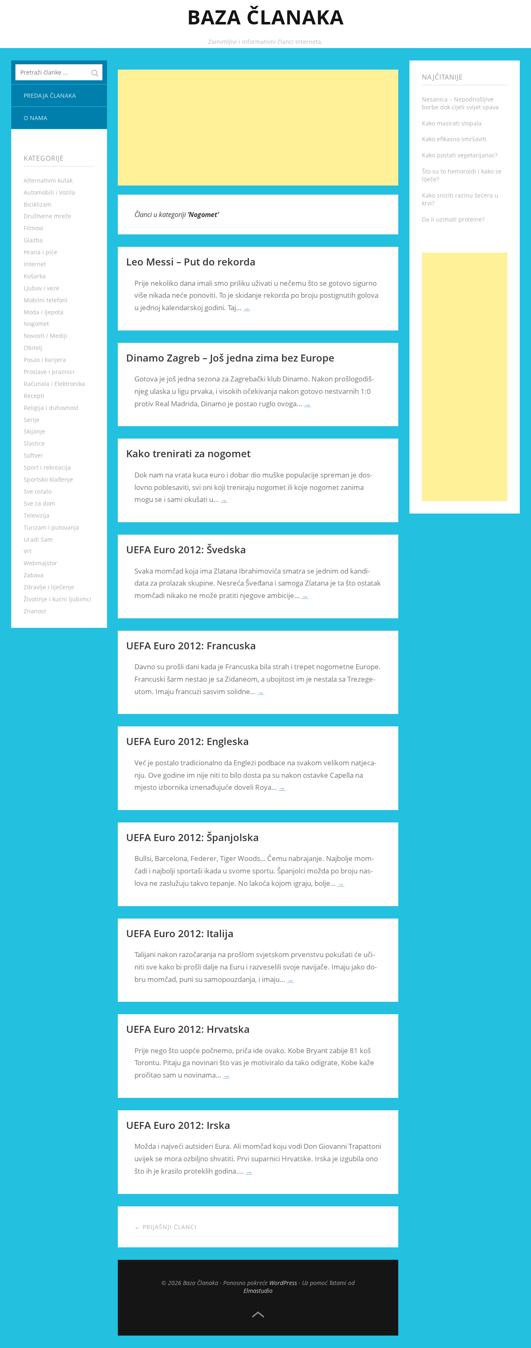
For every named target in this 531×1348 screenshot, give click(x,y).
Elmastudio (258, 1291)
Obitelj (33, 348)
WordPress (283, 1283)
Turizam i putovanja (51, 527)
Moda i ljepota (43, 312)
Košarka (35, 276)
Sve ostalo (37, 491)
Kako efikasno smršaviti (454, 139)
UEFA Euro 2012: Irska (178, 1125)
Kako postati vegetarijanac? (459, 155)
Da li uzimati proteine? (453, 219)
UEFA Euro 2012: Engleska (187, 741)
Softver (33, 455)
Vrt (28, 551)
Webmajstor (40, 563)
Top (258, 1315)
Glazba (33, 240)
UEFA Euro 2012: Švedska (186, 549)
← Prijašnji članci (165, 1227)
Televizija (36, 515)
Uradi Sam (38, 539)
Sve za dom (39, 503)
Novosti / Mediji (45, 336)
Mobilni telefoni (46, 300)
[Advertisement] (258, 128)
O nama (35, 118)
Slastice (34, 443)
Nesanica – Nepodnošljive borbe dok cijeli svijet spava (460, 103)
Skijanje (34, 431)
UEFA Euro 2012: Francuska (191, 645)
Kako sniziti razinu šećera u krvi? (460, 199)
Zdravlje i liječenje (49, 587)
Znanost (35, 611)
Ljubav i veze (41, 288)
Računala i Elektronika (54, 384)
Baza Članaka (265, 16)
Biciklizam (37, 204)
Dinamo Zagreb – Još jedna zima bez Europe (230, 357)
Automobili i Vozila (49, 192)
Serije (31, 420)
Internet (35, 264)
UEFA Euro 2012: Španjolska (192, 837)
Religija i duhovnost (51, 408)
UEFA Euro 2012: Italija (180, 933)
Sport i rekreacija (47, 467)
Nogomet (36, 324)
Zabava (34, 575)
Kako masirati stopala (452, 123)
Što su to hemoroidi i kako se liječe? (462, 175)
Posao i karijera (45, 360)
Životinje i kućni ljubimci (57, 599)
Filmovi (33, 228)
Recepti (34, 396)
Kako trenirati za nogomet (188, 453)
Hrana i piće (40, 252)
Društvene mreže (47, 216)
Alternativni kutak (48, 180)
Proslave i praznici (49, 372)
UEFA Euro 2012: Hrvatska (188, 1029)
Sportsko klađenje (48, 479)
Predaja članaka (50, 95)
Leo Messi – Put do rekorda (191, 261)
